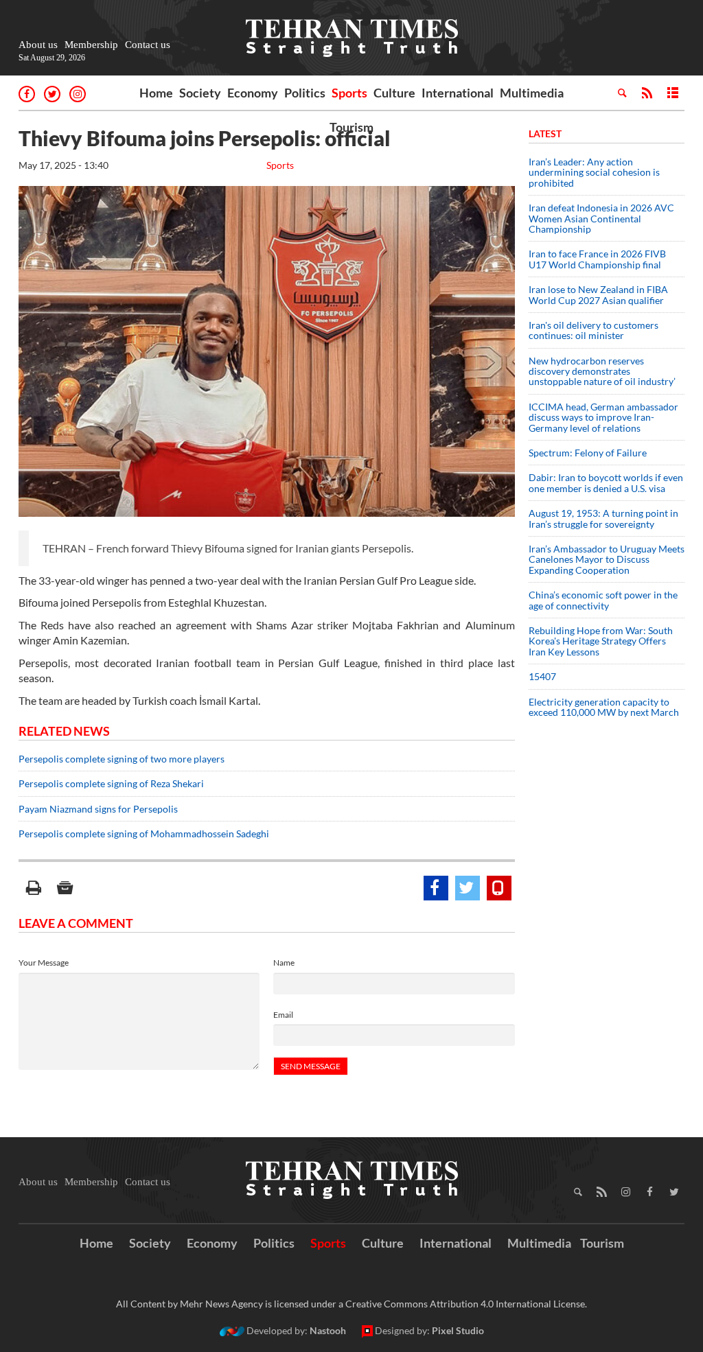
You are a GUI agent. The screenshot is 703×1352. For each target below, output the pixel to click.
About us (38, 44)
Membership (91, 44)
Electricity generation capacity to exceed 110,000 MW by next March (604, 707)
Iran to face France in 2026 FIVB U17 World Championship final (597, 259)
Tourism (351, 127)
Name (284, 962)
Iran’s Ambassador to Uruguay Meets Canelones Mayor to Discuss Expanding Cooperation (606, 559)
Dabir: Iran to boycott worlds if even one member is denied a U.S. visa (606, 482)
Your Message (44, 962)
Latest (545, 133)
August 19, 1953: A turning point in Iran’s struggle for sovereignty (603, 518)
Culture (394, 92)
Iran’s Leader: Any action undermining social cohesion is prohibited (594, 172)
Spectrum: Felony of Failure (588, 452)
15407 (542, 676)
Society (200, 92)
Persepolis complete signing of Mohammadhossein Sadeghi (144, 833)
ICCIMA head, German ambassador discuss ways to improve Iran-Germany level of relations (603, 417)
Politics (304, 92)
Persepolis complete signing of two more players (121, 759)
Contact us (147, 44)
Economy (252, 92)
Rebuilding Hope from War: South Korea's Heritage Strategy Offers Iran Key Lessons (601, 641)
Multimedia (532, 92)
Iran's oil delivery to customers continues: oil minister (593, 330)
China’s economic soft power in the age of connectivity (603, 600)
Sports (349, 92)
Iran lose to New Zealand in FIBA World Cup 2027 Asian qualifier (598, 294)
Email (283, 1015)
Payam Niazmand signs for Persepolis (98, 809)
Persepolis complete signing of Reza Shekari (111, 783)
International (458, 92)
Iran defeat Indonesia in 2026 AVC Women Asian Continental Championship (601, 218)
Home (156, 92)
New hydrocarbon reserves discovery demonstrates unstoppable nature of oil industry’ (602, 371)
